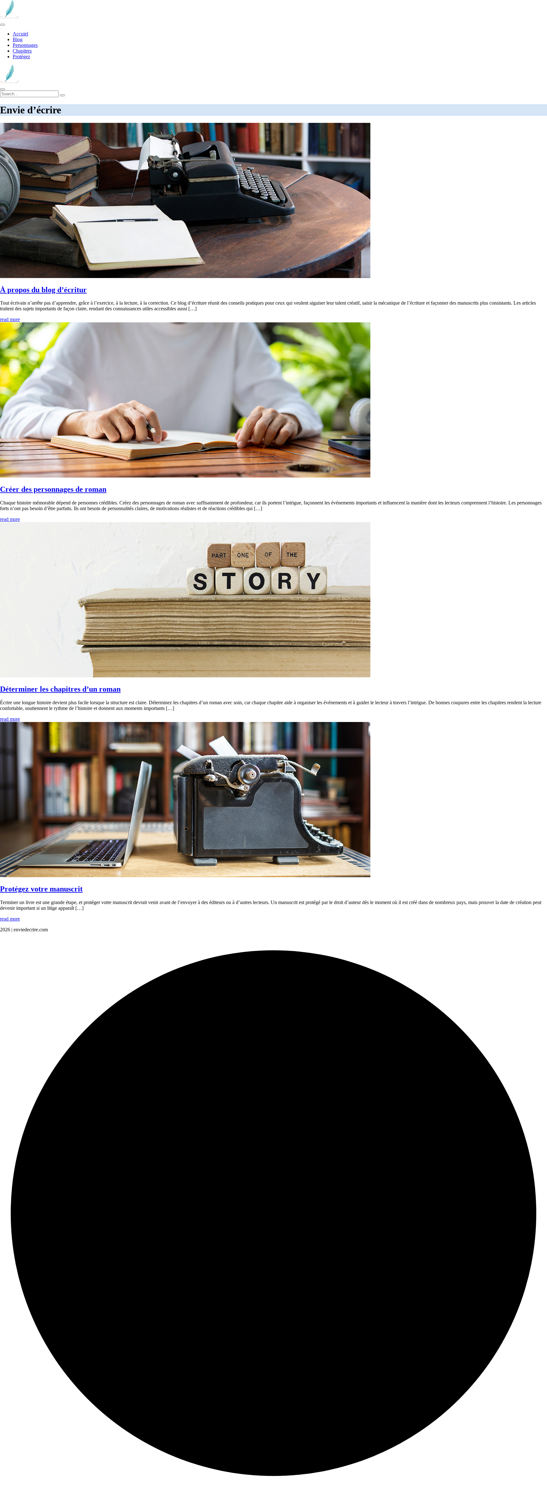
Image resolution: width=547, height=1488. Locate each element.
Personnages (25, 45)
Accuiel (20, 33)
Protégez (21, 56)
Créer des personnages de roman (53, 489)
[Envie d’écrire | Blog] (9, 17)
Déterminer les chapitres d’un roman (60, 689)
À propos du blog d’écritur (43, 290)
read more (10, 319)
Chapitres (22, 51)
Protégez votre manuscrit (41, 889)
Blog (17, 39)
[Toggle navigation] (2, 25)
